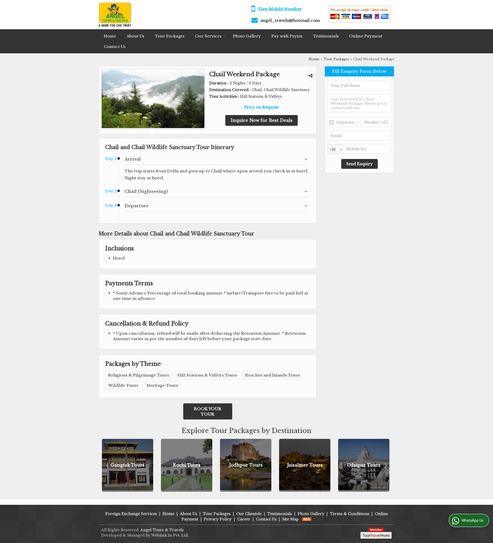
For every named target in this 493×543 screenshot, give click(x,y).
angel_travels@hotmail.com (290, 20)
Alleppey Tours (365, 465)
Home (110, 36)
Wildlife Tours (123, 385)
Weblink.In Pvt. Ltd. (170, 535)
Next (385, 465)
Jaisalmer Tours (247, 465)
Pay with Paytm (286, 36)
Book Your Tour (207, 411)
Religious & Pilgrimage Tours (138, 375)
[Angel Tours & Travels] (115, 15)
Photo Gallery (247, 36)
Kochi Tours (129, 465)
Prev (108, 465)
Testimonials (326, 36)
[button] (280, 8)
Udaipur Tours (306, 465)
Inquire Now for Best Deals (261, 120)
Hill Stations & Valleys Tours (207, 375)
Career (243, 519)
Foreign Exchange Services (131, 513)
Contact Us (115, 46)
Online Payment (365, 36)
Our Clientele (249, 513)
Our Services (208, 36)
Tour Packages (170, 36)
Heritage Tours (162, 385)
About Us (135, 36)
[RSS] (306, 519)
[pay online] (360, 21)
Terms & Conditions (349, 513)
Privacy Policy (218, 519)
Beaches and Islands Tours (272, 375)
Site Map (290, 519)
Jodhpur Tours (188, 465)
